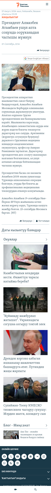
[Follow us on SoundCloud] (37, 456)
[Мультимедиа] (15, 489)
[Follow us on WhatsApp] (4, 463)
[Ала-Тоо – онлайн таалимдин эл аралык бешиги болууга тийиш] (11, 434)
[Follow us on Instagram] (43, 456)
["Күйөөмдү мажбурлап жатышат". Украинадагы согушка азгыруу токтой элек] (25, 299)
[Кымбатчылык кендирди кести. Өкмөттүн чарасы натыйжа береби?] (25, 257)
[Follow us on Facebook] (4, 456)
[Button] (43, 50)
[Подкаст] (17, 463)
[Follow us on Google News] (30, 456)
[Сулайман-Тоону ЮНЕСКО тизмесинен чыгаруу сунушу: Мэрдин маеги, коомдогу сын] (25, 389)
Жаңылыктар (10, 17)
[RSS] (11, 463)
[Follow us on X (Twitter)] (11, 456)
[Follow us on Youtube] (17, 456)
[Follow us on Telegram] (24, 456)
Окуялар (10, 240)
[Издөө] (35, 489)
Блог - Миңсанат (16, 425)
